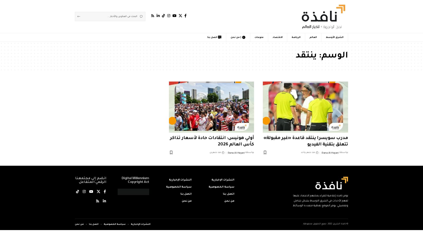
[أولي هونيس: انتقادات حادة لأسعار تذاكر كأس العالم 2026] (211, 107)
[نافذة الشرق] (322, 16)
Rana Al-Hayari (330, 152)
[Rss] (153, 16)
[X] (180, 16)
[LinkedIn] (158, 16)
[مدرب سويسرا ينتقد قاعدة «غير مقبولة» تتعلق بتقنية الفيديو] (305, 107)
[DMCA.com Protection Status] (133, 192)
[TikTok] (163, 16)
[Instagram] (168, 16)
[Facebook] (185, 16)
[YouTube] (174, 16)
